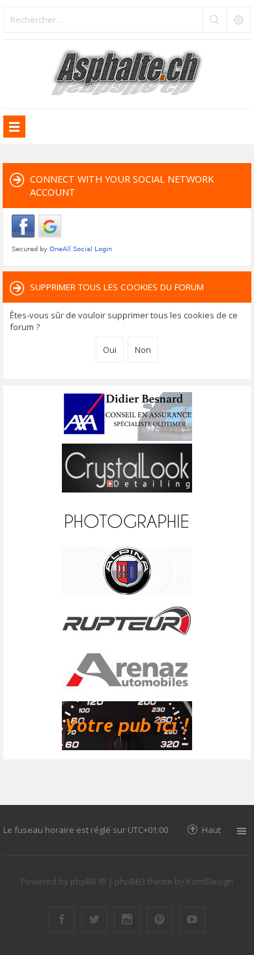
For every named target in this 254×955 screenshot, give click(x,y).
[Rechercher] (214, 19)
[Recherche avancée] (238, 19)
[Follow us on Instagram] (127, 920)
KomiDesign (209, 881)
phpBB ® (88, 881)
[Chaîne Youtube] (192, 920)
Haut (211, 829)
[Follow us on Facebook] (62, 920)
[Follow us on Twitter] (94, 920)
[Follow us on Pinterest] (160, 920)
